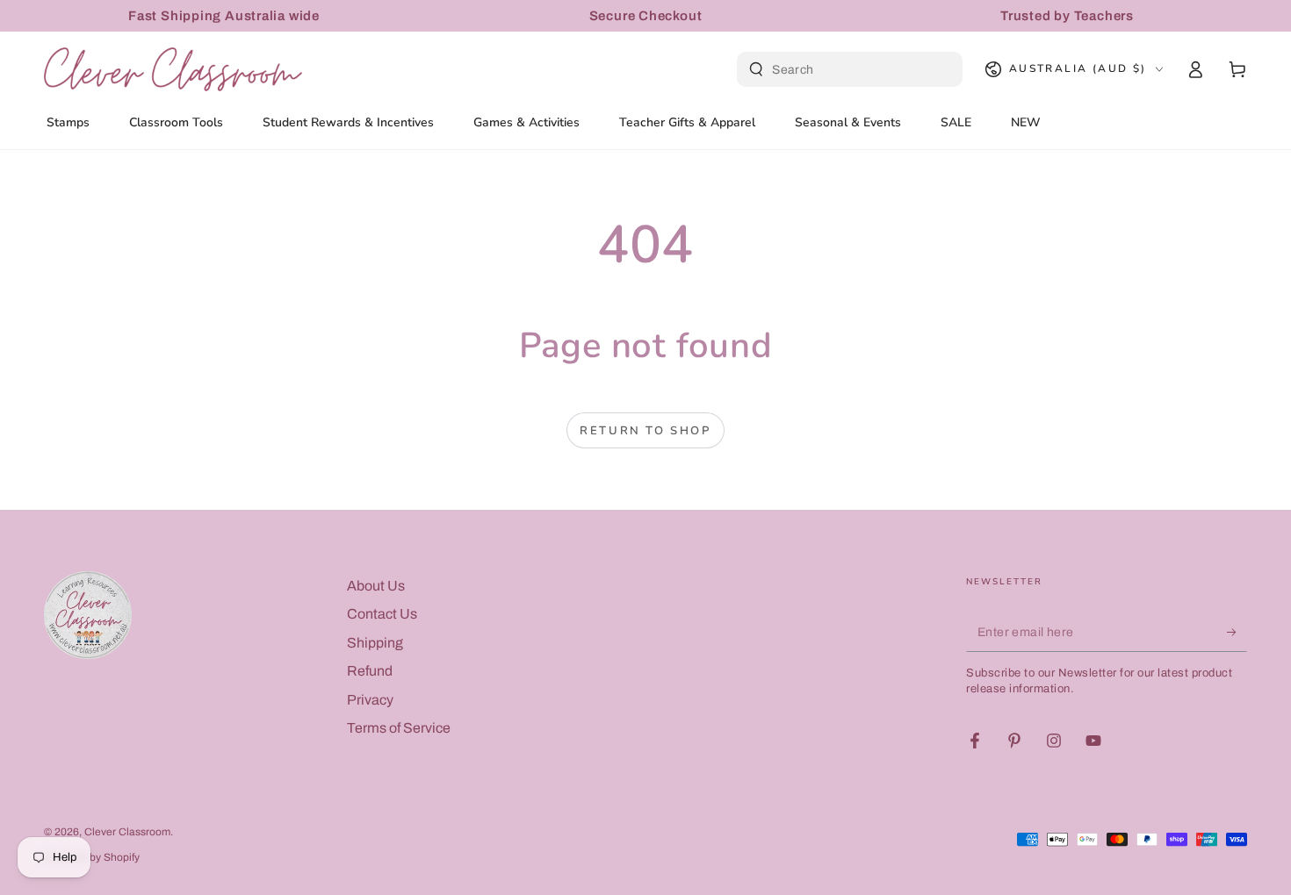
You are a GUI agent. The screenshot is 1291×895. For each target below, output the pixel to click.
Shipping (375, 642)
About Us (376, 585)
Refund (370, 670)
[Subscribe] (1237, 631)
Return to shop (645, 431)
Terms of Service (399, 727)
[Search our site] (756, 69)
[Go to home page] (173, 69)
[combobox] (852, 69)
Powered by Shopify (92, 857)
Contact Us (382, 613)
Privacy (370, 699)
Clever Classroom (127, 832)
